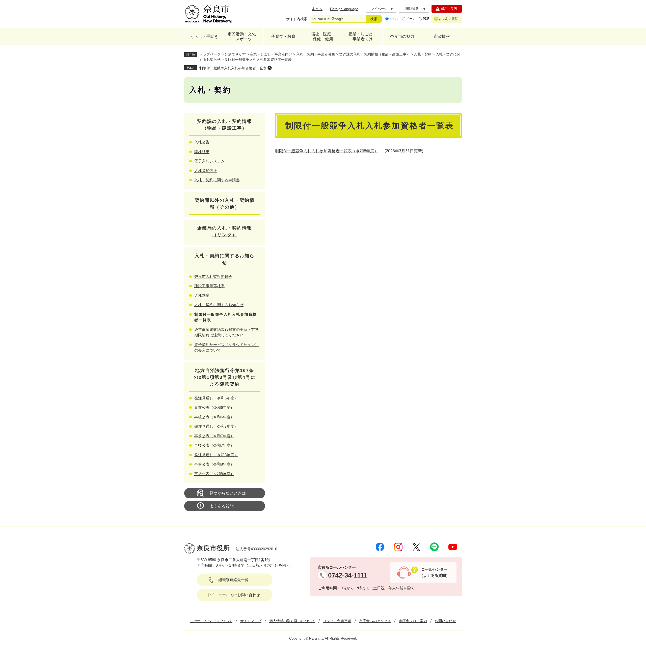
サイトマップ (250, 621)
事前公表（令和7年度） (214, 436)
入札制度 (201, 295)
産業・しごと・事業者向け (362, 36)
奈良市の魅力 (402, 36)
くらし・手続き (204, 36)
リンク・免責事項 (337, 621)
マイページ (379, 9)
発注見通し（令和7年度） (216, 426)
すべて (394, 18)
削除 (269, 68)
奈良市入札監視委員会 (213, 276)
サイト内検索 (296, 19)
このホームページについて (211, 621)
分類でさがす (235, 54)
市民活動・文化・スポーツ (244, 36)
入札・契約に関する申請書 (217, 180)
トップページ (210, 54)
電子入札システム (209, 161)
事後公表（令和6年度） (214, 417)
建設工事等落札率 (209, 286)
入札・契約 (423, 54)
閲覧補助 (412, 9)
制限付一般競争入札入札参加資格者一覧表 (232, 68)
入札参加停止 (205, 170)
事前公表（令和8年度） (214, 464)
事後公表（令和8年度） (214, 474)
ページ (410, 18)
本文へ (317, 9)
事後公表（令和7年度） (214, 445)
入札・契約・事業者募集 (315, 54)
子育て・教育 (283, 36)
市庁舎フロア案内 (413, 621)
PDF (426, 18)
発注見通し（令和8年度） (216, 455)
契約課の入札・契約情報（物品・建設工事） (374, 54)
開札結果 (201, 152)
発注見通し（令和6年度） (216, 398)
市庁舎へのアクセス (375, 621)
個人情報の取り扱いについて (292, 621)
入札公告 (201, 142)
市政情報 (442, 36)
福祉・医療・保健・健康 (323, 36)
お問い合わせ (445, 621)
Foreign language (344, 9)
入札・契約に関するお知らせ (219, 305)
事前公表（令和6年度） (214, 407)
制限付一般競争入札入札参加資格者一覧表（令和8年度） (326, 151)
